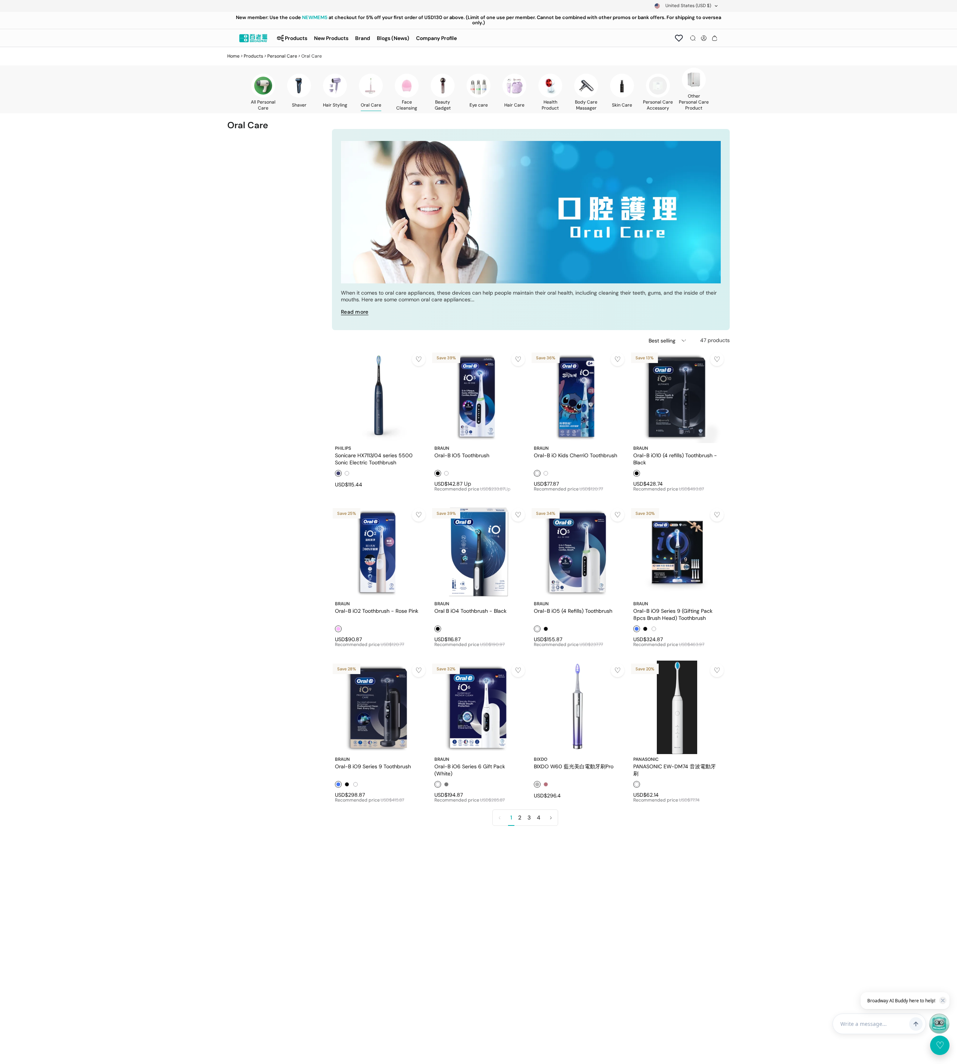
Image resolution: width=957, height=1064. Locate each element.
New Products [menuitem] (331, 38)
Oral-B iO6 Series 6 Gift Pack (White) (469, 770)
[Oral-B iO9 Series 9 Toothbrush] (378, 707)
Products (253, 56)
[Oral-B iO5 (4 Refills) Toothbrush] (577, 552)
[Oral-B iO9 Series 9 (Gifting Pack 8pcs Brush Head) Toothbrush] (677, 552)
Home (233, 56)
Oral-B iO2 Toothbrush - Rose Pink (376, 611)
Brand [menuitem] (362, 38)
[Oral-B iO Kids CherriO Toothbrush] (577, 396)
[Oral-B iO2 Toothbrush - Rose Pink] (378, 552)
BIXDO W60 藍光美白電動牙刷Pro (573, 766)
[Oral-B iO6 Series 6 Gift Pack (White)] (478, 707)
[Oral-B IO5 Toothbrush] (478, 396)
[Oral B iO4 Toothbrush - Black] (478, 552)
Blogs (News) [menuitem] (393, 38)
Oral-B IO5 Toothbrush (461, 455)
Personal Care (282, 56)
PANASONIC (646, 759)
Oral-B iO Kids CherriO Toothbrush (575, 455)
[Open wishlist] (679, 38)
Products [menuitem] (296, 38)
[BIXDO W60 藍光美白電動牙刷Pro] (577, 707)
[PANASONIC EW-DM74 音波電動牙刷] (677, 707)
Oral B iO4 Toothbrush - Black (470, 611)
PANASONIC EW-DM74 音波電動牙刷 (674, 770)
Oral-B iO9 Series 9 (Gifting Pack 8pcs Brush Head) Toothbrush (673, 614)
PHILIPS (343, 448)
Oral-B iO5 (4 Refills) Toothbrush (573, 611)
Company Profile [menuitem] (436, 38)
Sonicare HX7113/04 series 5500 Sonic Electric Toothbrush (374, 458)
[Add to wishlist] (418, 359)
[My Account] (704, 38)
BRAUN (441, 448)
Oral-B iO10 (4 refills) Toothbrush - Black (675, 458)
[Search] (693, 38)
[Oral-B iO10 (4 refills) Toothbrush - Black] (677, 396)
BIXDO (540, 759)
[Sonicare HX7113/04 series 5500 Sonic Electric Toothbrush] (378, 396)
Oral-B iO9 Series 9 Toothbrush (373, 766)
